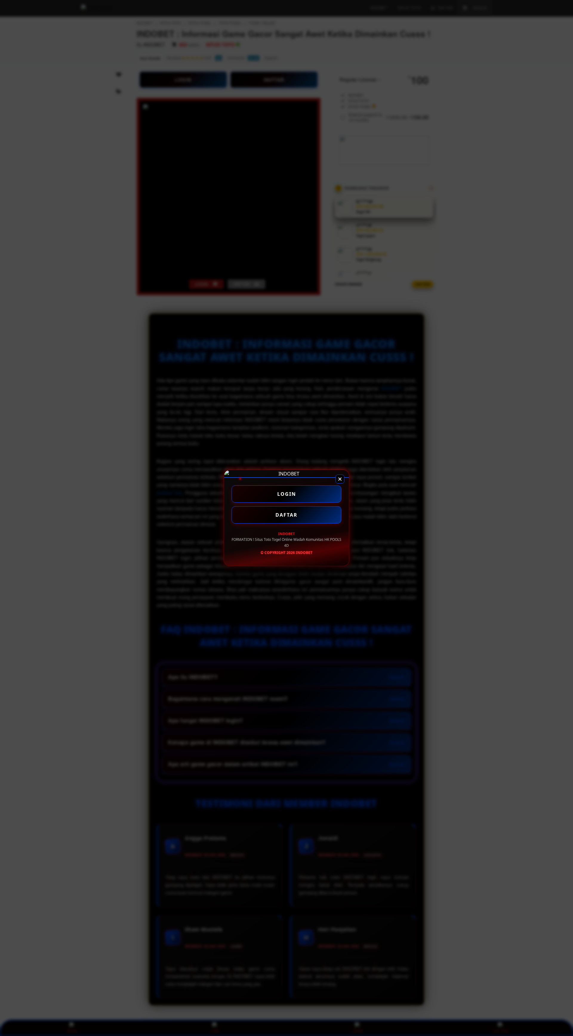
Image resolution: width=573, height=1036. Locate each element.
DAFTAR (286, 515)
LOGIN (286, 494)
